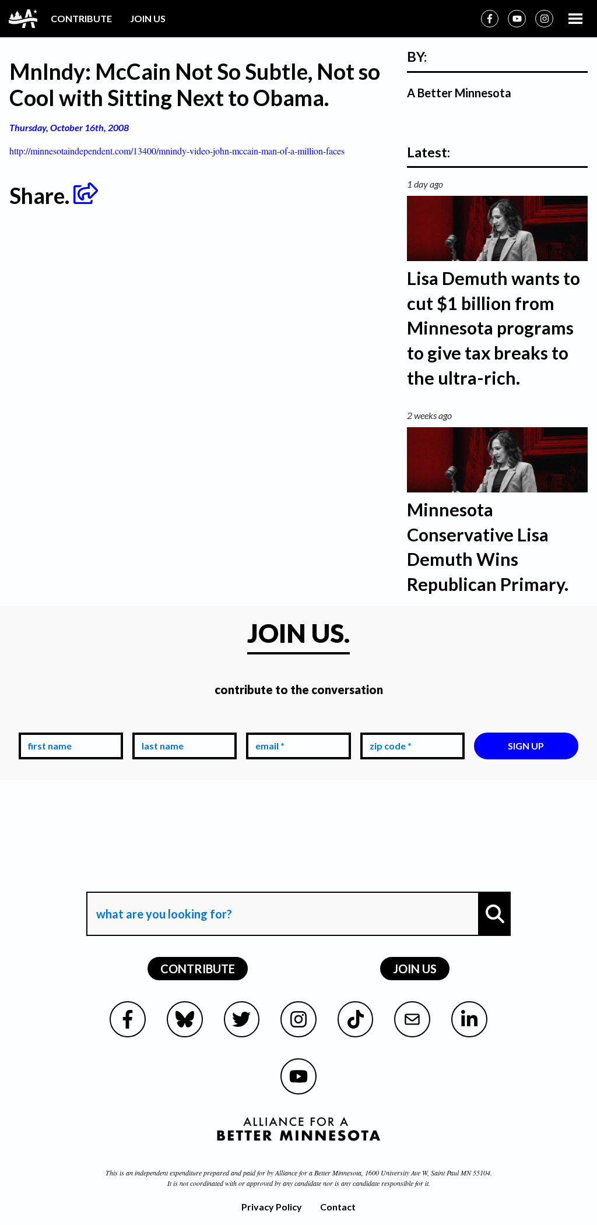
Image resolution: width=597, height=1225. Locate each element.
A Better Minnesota (459, 93)
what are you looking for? (163, 882)
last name (160, 724)
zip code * (388, 724)
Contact (338, 1206)
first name (47, 724)
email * (267, 724)
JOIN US (148, 18)
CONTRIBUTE (81, 18)
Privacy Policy (271, 1206)
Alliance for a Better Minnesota (318, 1172)
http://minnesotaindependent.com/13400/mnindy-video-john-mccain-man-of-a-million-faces (177, 151)
